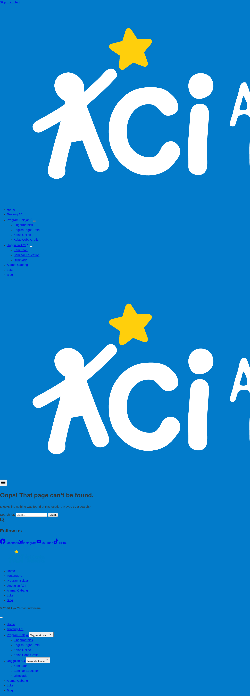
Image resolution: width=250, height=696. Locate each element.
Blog (10, 274)
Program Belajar (18, 580)
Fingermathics (23, 225)
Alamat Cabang (17, 265)
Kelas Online (22, 235)
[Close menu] (1, 617)
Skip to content (10, 2)
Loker (10, 269)
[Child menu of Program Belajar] (34, 221)
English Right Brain (27, 230)
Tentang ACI (15, 214)
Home (11, 209)
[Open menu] (3, 483)
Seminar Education (26, 255)
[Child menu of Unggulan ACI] (31, 246)
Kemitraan (21, 250)
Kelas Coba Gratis (26, 239)
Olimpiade (20, 260)
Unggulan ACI (16, 585)
